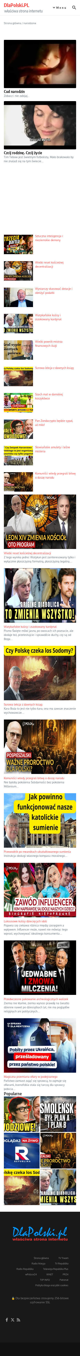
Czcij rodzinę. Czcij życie (23, 152)
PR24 (65, 1274)
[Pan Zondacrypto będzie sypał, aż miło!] (22, 1114)
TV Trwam (63, 1258)
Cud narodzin (14, 91)
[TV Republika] (22, 1151)
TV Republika (61, 1263)
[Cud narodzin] (40, 64)
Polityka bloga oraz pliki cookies (51, 1285)
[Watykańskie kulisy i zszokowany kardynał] (58, 1187)
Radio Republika (25, 1269)
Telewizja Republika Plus (55, 1269)
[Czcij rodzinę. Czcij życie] (40, 125)
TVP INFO (45, 1279)
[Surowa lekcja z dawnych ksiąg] (22, 1187)
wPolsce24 (31, 1274)
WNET (49, 1274)
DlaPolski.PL (16, 5)
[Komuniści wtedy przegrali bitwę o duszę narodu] (58, 1151)
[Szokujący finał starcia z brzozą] (58, 1114)
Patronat (64, 1279)
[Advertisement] (40, 202)
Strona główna (12, 23)
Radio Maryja (38, 1263)
